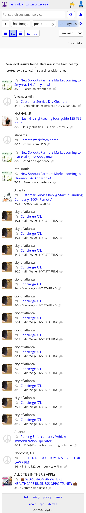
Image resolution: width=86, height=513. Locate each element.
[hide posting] (54, 89)
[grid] (20, 33)
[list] (5, 33)
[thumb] (13, 33)
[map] (36, 33)
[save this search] (80, 14)
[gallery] (28, 33)
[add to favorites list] (16, 80)
